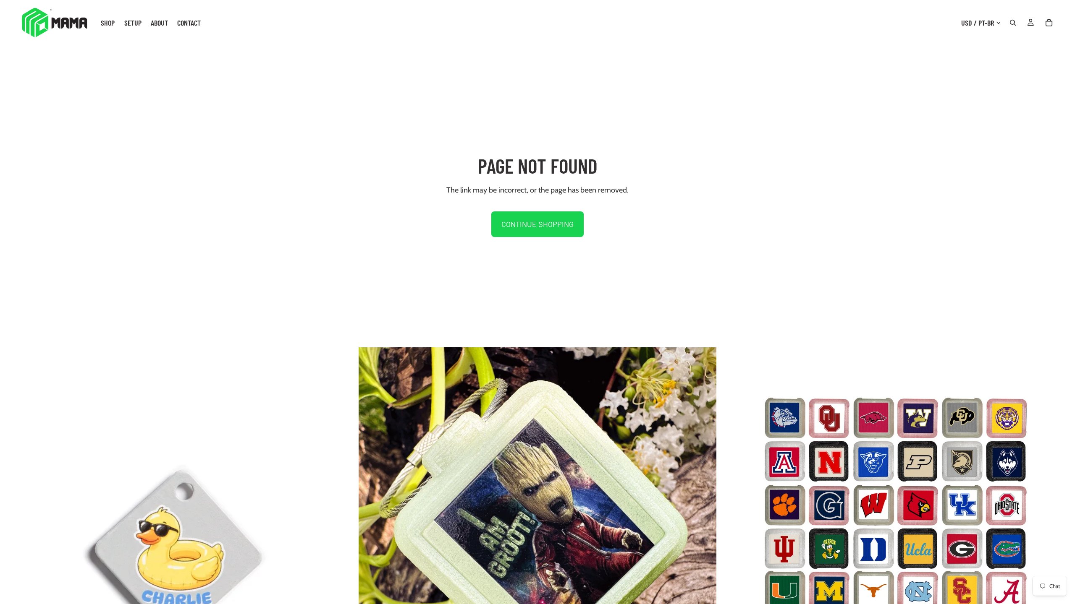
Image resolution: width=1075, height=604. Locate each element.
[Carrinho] (1049, 22)
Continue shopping (537, 224)
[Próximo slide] (345, 526)
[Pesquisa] (1013, 22)
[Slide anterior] (12, 526)
